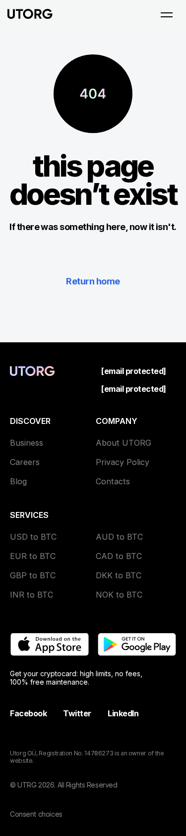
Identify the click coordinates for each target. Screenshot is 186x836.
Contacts (113, 481)
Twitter (77, 713)
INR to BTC (31, 595)
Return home (93, 281)
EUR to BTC (33, 556)
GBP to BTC (33, 575)
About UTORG (123, 443)
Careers (25, 462)
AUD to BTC (119, 537)
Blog (18, 481)
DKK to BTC (118, 575)
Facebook (28, 713)
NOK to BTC (119, 595)
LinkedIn (123, 713)
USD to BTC (33, 537)
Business (26, 443)
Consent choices (36, 814)
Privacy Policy (122, 462)
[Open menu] (167, 15)
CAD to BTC (119, 556)
